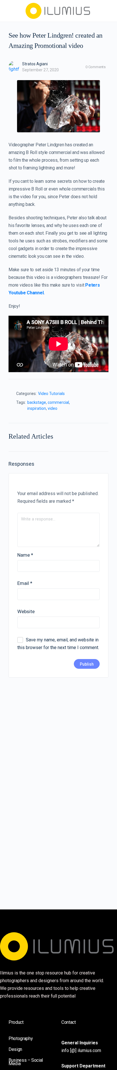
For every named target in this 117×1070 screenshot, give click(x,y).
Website (26, 611)
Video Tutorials (51, 393)
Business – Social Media (26, 1061)
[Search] (106, 11)
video (52, 408)
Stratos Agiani (35, 64)
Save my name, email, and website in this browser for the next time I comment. (58, 643)
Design (15, 1049)
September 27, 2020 (40, 70)
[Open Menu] (9, 10)
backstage (36, 402)
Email (24, 583)
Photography (21, 1038)
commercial (58, 402)
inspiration (36, 408)
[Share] (101, 395)
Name (25, 555)
